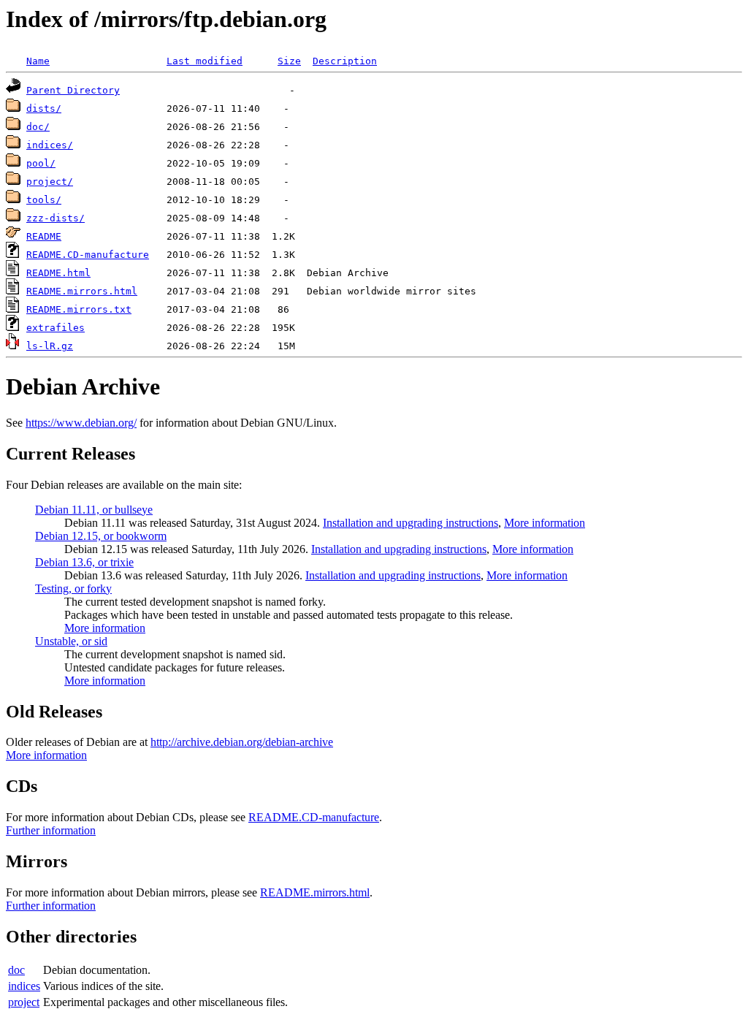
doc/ (38, 126)
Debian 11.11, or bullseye (94, 509)
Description (345, 61)
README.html (58, 272)
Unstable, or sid (71, 641)
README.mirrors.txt (78, 309)
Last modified (205, 61)
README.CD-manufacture (87, 254)
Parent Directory (73, 90)
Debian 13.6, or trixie (84, 562)
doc (16, 970)
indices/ (49, 145)
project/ (49, 181)
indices (24, 986)
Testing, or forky (73, 588)
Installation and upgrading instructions (410, 523)
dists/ (43, 108)
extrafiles (55, 327)
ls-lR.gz (49, 345)
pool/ (41, 163)
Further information (51, 830)
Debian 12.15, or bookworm (101, 536)
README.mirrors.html (81, 291)
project (23, 1002)
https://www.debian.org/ (81, 422)
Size (289, 61)
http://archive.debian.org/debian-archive (241, 742)
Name (38, 61)
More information (544, 523)
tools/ (43, 199)
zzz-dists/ (55, 218)
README (43, 236)
